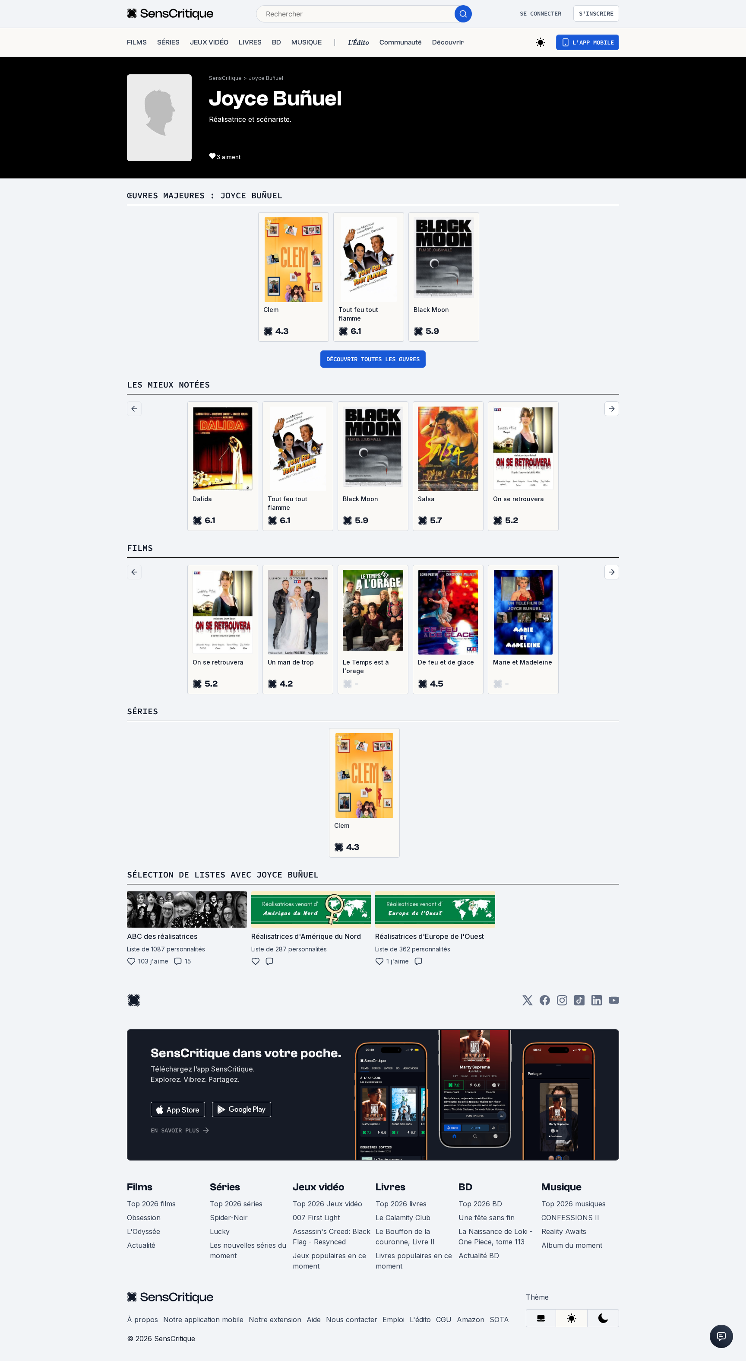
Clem (270, 309)
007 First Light (316, 1217)
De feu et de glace (446, 662)
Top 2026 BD (480, 1203)
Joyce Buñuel (266, 78)
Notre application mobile (203, 1319)
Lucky (220, 1231)
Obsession (144, 1217)
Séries (225, 1187)
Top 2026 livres (401, 1203)
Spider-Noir (229, 1217)
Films (139, 1187)
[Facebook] (545, 1003)
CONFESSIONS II (570, 1217)
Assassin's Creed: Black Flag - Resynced (331, 1236)
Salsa (426, 498)
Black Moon (431, 309)
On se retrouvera (518, 498)
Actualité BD (478, 1255)
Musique (561, 1187)
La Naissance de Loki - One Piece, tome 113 (495, 1236)
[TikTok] (579, 1003)
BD (465, 1187)
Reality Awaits (563, 1231)
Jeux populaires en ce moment (329, 1260)
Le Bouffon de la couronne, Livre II (405, 1236)
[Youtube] (614, 1003)
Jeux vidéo (319, 1187)
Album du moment (571, 1245)
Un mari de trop (291, 662)
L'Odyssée (143, 1231)
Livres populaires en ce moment (414, 1260)
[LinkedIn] (596, 1003)
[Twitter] (527, 1003)
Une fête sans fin (486, 1217)
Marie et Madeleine (522, 662)
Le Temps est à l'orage (366, 666)
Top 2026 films (151, 1203)
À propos (142, 1319)
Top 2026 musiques (573, 1203)
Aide (314, 1319)
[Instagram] (562, 1003)
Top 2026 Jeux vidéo (327, 1203)
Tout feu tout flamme (358, 314)
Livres (390, 1187)
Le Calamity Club (403, 1217)
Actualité (141, 1245)
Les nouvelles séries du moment (248, 1250)
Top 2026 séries (236, 1203)
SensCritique (225, 78)
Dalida (202, 498)
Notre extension (275, 1319)
